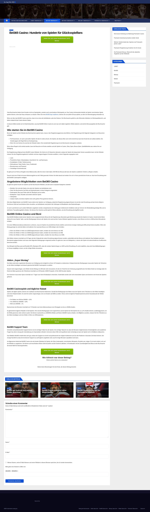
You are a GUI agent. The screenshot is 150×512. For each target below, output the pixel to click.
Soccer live (37, 501)
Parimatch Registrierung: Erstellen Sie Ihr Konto (127, 48)
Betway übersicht (68, 20)
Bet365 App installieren (52, 114)
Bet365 (11, 30)
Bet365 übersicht (52, 20)
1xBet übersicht (36, 20)
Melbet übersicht (84, 20)
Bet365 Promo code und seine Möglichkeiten (54, 391)
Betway (116, 74)
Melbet (116, 78)
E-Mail (7, 452)
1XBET (116, 66)
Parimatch (117, 83)
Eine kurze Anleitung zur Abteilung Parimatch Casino (129, 33)
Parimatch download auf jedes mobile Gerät (126, 38)
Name (7, 442)
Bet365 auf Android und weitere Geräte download (19, 391)
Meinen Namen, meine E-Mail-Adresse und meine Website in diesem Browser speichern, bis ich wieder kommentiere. (39, 462)
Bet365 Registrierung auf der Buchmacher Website (88, 391)
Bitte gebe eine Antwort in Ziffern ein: (15, 466)
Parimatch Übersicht (102, 20)
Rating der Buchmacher (19, 20)
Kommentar (9, 409)
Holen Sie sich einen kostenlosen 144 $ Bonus (57, 40)
